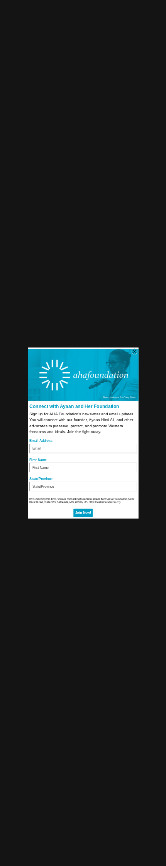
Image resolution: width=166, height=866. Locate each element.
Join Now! (83, 513)
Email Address (40, 441)
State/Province (41, 478)
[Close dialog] (134, 351)
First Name (38, 459)
